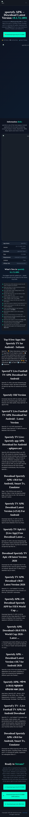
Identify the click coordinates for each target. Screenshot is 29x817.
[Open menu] (26, 3)
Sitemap (25, 812)
